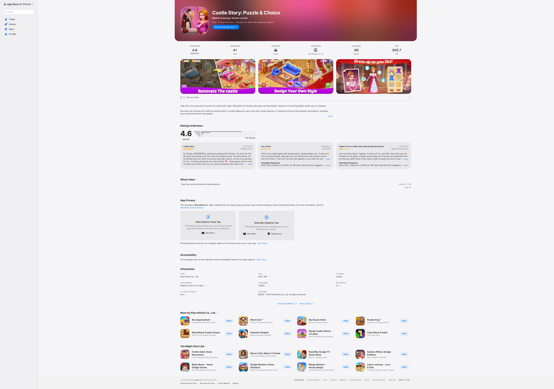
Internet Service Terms (188, 383)
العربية (325, 380)
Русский (333, 380)
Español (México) (313, 380)
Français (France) (355, 380)
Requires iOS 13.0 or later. (192, 285)
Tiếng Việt (392, 380)
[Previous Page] (177, 76)
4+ (337, 285)
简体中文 (343, 380)
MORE (250, 164)
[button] (19, 19)
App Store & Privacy (207, 383)
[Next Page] (414, 76)
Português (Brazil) (378, 380)
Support (236, 383)
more (330, 116)
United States (299, 380)
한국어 (367, 380)
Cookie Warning (224, 383)
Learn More (262, 243)
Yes (182, 294)
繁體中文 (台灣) (404, 380)
